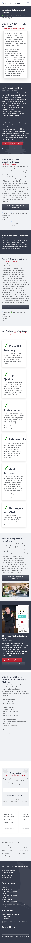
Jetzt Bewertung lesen (12, 660)
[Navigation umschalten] (28, 3)
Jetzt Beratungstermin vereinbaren (15, 578)
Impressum (5, 918)
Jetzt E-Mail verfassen (10, 726)
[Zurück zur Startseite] (11, 3)
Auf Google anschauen (9, 830)
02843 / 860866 (7, 875)
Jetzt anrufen (7, 734)
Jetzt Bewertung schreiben (13, 664)
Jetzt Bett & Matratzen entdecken (15, 307)
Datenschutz (6, 801)
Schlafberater (13, 280)
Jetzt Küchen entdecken (12, 143)
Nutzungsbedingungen (17, 801)
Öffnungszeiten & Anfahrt (10, 914)
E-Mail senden (7, 878)
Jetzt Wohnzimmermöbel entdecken (15, 207)
